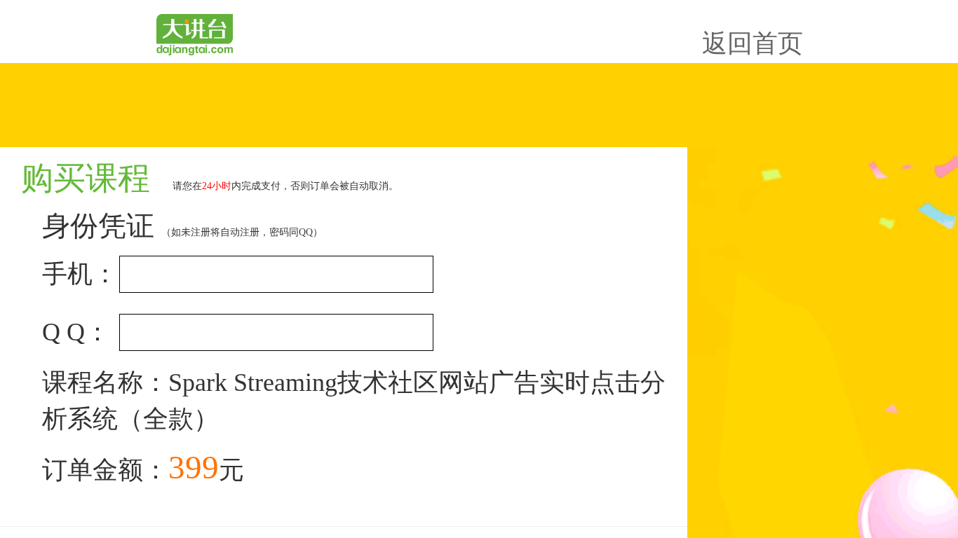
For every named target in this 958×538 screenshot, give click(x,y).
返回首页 (752, 43)
